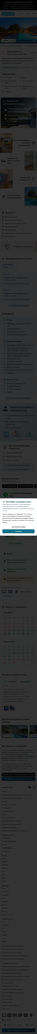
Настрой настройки (18, 527)
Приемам (18, 531)
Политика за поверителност (24, 518)
